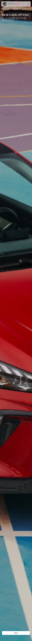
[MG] (5, 4)
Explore (16, 633)
